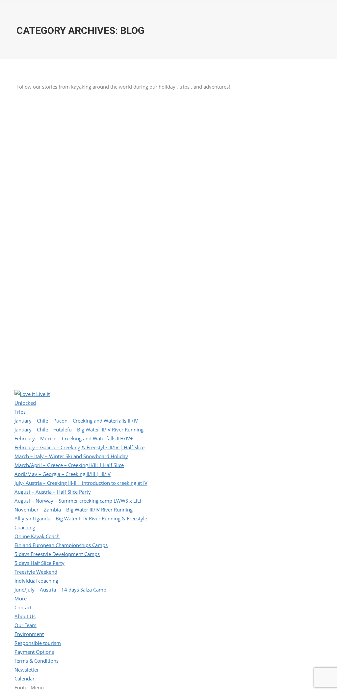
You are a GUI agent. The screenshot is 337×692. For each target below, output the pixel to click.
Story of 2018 (251, 99)
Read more (28, 163)
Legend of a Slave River (53, 99)
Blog (134, 102)
